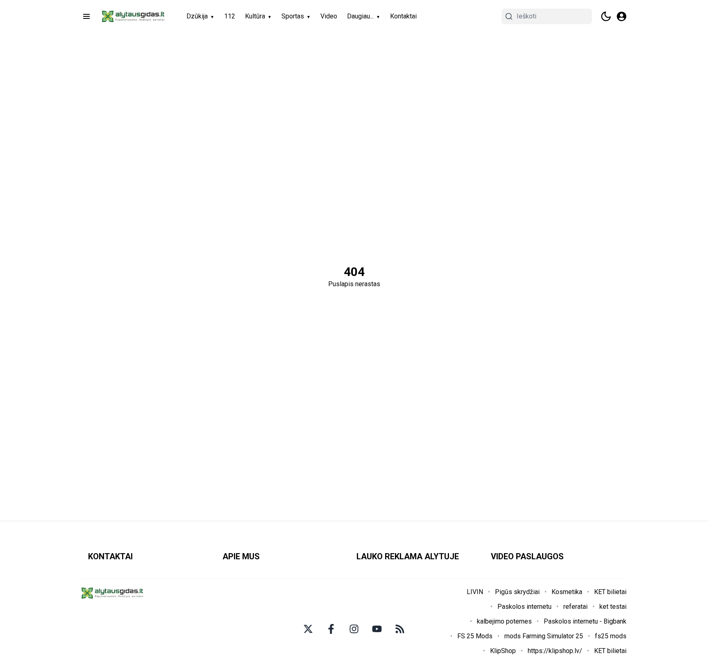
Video (328, 16)
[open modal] (621, 16)
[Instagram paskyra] (354, 629)
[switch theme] (606, 16)
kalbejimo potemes (504, 621)
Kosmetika (566, 592)
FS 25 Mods (474, 636)
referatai (575, 606)
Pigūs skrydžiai (517, 592)
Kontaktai (403, 16)
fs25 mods (610, 636)
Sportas (292, 16)
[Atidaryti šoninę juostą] (86, 16)
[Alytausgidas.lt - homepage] (133, 16)
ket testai (612, 606)
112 (229, 16)
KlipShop (503, 651)
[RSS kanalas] (400, 629)
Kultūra (255, 16)
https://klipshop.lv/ (555, 651)
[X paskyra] (308, 629)
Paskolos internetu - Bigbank (585, 621)
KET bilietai (610, 592)
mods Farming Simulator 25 (543, 636)
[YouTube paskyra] (377, 629)
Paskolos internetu (524, 606)
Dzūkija (197, 16)
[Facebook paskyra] (331, 629)
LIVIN (475, 592)
